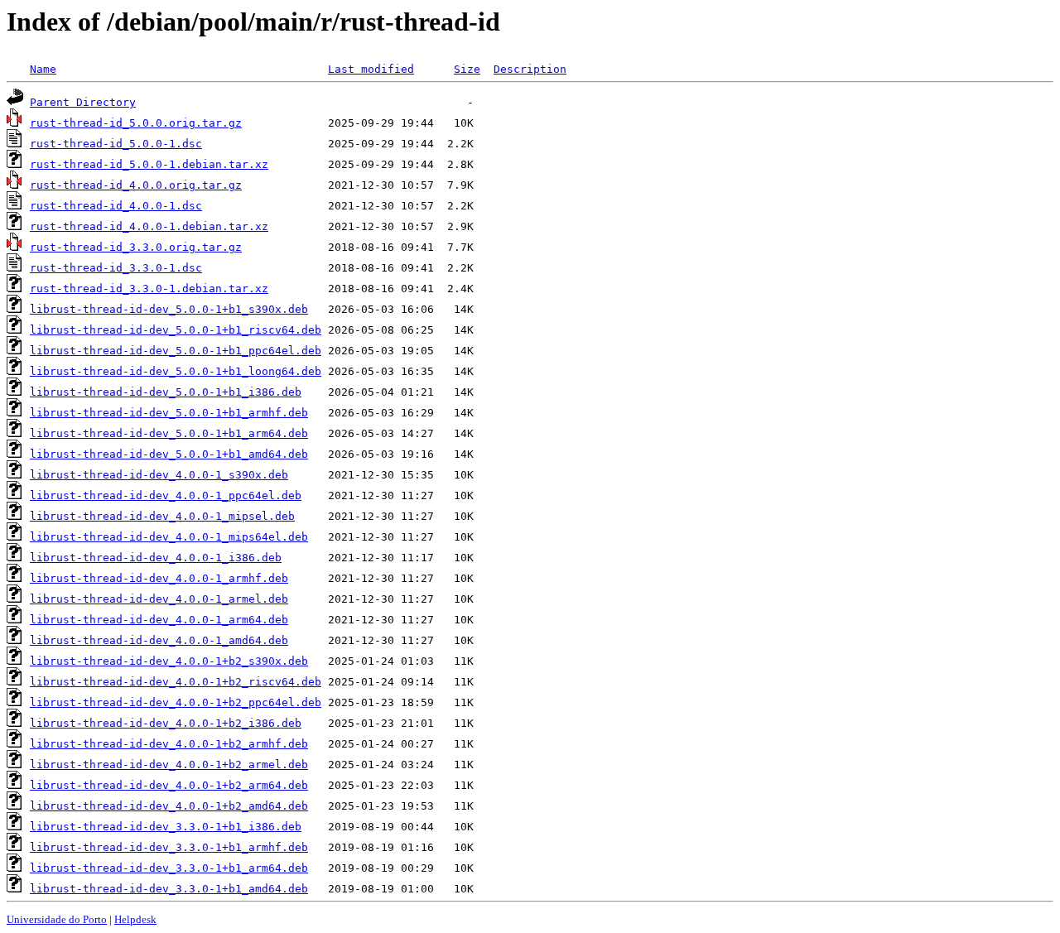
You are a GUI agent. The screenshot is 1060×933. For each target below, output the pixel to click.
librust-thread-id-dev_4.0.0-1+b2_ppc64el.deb (175, 702)
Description (530, 69)
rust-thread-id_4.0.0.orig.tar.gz (136, 185)
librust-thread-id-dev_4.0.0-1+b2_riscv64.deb (175, 682)
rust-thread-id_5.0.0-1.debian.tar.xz (149, 164)
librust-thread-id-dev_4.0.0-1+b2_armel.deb (169, 764)
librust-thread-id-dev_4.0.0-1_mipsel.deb (162, 516)
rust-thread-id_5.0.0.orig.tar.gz (136, 123)
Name (43, 69)
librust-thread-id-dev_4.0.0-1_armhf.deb (159, 578)
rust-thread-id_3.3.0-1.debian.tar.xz (149, 288)
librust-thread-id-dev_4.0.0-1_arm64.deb (159, 619)
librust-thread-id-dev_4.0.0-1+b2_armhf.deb (169, 744)
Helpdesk (135, 919)
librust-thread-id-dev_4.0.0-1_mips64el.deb (169, 537)
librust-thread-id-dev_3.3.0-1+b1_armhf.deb (169, 847)
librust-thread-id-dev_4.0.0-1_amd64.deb (159, 640)
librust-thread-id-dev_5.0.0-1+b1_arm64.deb (169, 433)
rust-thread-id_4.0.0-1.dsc (116, 206)
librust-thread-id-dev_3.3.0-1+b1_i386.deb (165, 826)
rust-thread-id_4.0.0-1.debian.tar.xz (149, 226)
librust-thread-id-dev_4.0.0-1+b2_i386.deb (165, 723)
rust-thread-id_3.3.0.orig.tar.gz (136, 247)
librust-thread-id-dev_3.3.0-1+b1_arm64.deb (169, 868)
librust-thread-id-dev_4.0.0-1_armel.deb (159, 599)
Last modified (371, 69)
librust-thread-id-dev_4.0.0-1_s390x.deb (159, 475)
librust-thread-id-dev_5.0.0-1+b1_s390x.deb (169, 309)
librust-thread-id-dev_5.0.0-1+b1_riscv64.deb (175, 330)
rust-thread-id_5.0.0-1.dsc (116, 143)
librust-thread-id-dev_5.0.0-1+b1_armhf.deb (169, 412)
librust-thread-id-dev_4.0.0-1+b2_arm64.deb (169, 785)
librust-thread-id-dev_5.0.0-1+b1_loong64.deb (175, 371)
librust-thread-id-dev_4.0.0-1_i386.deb (156, 557)
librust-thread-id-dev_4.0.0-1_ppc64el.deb (165, 495)
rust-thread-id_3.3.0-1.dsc (116, 268)
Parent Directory (83, 102)
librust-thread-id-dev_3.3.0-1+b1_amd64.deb (169, 889)
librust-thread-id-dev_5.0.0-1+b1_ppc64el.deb (175, 350)
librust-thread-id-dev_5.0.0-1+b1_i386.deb (165, 392)
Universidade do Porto (57, 919)
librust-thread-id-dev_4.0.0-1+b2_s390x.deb (169, 661)
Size (467, 69)
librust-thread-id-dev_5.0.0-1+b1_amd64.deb (169, 454)
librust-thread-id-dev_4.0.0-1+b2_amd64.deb (169, 806)
